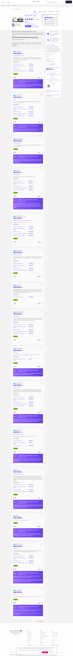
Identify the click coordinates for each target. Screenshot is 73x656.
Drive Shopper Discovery (43, 632)
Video (28, 641)
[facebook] (47, 69)
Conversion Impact (42, 634)
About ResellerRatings (55, 634)
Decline (52, 652)
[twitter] (48, 69)
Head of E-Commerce (42, 645)
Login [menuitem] (63, 2)
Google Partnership (54, 632)
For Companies (68, 1)
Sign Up (53, 643)
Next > (43, 621)
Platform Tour (29, 632)
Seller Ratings (29, 634)
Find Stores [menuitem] (3, 2)
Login (52, 641)
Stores (13, 9)
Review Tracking (30, 645)
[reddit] (49, 69)
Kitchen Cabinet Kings (30, 15)
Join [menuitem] (61, 2)
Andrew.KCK (49, 87)
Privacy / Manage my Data (55, 645)
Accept (45, 652)
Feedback (29, 643)
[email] (51, 69)
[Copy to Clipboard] (52, 69)
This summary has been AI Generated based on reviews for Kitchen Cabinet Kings (25, 37)
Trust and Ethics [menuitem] (8, 2)
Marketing (41, 643)
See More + (14, 35)
